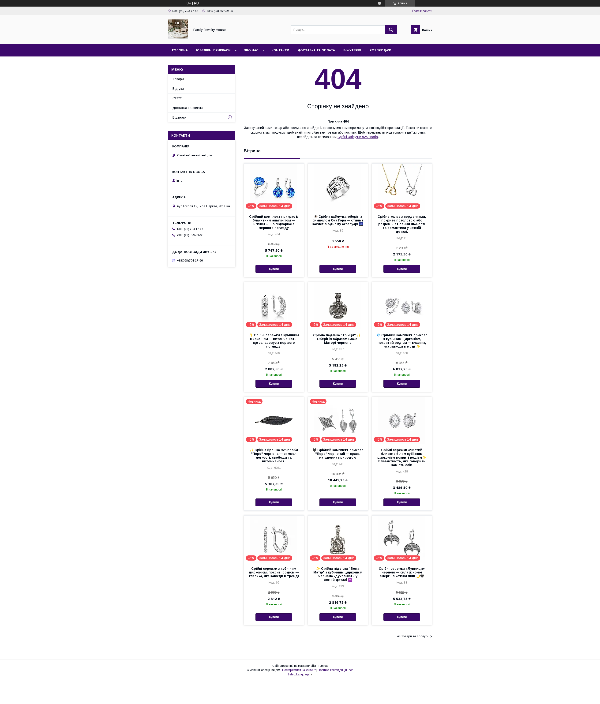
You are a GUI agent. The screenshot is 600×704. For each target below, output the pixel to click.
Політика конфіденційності (335, 670)
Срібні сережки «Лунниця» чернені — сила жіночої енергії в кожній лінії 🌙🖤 (402, 572)
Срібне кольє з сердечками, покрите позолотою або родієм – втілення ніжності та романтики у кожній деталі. (402, 224)
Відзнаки (179, 117)
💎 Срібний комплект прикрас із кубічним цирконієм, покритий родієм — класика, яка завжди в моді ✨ (401, 340)
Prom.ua (322, 665)
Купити (274, 269)
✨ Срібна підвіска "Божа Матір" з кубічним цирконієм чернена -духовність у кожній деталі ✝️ (337, 574)
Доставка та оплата (316, 50)
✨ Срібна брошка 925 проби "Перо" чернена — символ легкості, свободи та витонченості (274, 455)
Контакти (280, 50)
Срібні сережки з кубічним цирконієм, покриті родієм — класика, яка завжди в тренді (274, 572)
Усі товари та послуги (412, 636)
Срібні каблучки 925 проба (358, 137)
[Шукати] (391, 29)
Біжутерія (352, 50)
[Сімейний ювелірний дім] (178, 38)
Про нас (251, 50)
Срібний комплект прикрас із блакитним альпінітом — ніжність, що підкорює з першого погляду (274, 222)
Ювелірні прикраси (213, 50)
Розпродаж (380, 50)
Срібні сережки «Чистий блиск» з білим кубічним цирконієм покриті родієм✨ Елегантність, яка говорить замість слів (401, 457)
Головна (180, 50)
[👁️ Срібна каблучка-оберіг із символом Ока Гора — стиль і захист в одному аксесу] (338, 187)
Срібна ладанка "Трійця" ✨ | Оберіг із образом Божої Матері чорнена (338, 339)
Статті (177, 98)
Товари (178, 79)
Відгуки (178, 88)
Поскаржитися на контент (299, 670)
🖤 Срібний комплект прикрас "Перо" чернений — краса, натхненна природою (337, 453)
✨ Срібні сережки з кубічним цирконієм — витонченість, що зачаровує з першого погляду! (274, 340)
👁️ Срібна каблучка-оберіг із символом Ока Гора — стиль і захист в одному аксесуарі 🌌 (337, 220)
